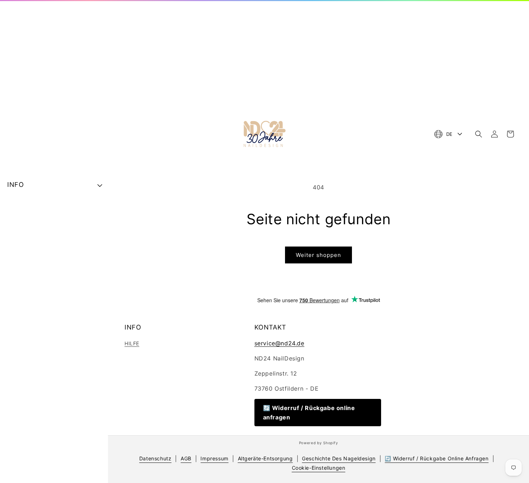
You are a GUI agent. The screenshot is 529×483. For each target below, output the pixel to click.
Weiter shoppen (318, 255)
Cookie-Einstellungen (318, 468)
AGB (186, 458)
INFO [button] (15, 184)
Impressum (214, 458)
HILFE (132, 343)
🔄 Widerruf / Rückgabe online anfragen (309, 412)
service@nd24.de (279, 343)
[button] (479, 134)
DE (449, 134)
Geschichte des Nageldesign (339, 458)
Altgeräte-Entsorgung (265, 458)
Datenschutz (155, 458)
